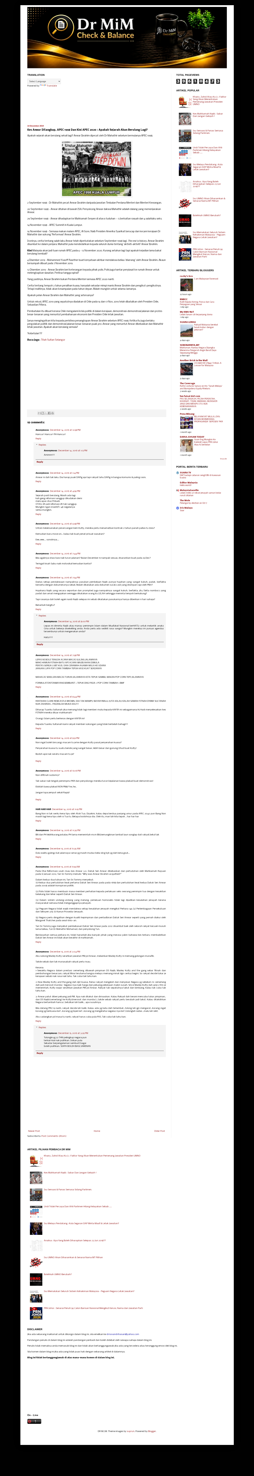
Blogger (152, 1431)
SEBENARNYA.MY (189, 345)
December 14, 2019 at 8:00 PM (73, 621)
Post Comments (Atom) (53, 1136)
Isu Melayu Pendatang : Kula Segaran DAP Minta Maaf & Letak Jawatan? (208, 167)
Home (97, 1131)
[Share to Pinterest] (52, 413)
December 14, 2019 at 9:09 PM (65, 771)
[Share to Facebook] (49, 413)
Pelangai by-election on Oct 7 (193, 503)
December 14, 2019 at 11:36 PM (65, 830)
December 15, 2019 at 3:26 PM (73, 1033)
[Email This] (39, 413)
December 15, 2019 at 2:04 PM (65, 952)
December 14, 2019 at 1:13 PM (72, 451)
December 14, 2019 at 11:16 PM (67, 809)
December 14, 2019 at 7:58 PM (65, 655)
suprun (130, 1431)
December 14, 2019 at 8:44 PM (65, 697)
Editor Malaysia (188, 483)
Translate (52, 86)
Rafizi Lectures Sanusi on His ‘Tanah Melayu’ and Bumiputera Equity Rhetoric (201, 387)
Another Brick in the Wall (194, 360)
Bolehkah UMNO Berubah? (207, 215)
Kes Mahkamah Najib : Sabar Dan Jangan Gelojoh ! (208, 115)
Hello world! (186, 485)
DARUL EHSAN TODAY (192, 437)
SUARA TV (185, 473)
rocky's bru (186, 276)
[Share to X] (46, 413)
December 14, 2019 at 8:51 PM (64, 738)
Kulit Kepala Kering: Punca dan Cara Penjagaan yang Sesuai (197, 303)
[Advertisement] (96, 379)
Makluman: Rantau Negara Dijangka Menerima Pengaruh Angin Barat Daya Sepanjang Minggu (198, 350)
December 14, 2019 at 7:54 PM (65, 578)
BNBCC (183, 299)
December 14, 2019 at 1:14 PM (64, 473)
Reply (38, 439)
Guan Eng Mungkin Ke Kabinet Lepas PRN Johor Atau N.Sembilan (206, 442)
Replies (42, 445)
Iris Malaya (186, 508)
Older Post (159, 1131)
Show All (223, 459)
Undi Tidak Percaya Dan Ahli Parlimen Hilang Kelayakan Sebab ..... (207, 150)
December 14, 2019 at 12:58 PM (65, 430)
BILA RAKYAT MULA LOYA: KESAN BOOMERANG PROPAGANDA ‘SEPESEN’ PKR (208, 419)
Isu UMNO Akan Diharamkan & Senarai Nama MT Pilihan (209, 199)
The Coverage (187, 383)
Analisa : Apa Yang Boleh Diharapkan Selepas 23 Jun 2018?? (207, 184)
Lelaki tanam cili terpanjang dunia (196, 314)
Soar (182, 510)
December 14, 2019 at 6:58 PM (65, 524)
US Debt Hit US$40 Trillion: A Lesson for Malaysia (207, 364)
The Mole (185, 500)
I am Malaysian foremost (206, 279)
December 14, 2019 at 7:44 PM (65, 554)
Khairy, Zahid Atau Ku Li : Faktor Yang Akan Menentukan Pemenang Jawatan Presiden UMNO (209, 100)
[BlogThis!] (42, 413)
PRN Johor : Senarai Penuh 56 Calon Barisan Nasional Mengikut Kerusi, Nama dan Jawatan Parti (208, 253)
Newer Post (34, 1131)
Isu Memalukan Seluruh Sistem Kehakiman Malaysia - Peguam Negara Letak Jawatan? (209, 235)
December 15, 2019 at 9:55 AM (65, 867)
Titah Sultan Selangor (53, 340)
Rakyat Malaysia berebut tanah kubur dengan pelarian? (206, 327)
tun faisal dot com (190, 396)
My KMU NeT (187, 312)
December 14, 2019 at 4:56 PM (65, 491)
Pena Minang (187, 414)
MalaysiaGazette (189, 490)
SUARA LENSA (188, 322)
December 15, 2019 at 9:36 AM (65, 849)
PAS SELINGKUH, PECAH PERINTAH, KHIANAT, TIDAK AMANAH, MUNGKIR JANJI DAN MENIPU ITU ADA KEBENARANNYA (198, 403)
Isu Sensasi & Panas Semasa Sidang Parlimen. (208, 132)
